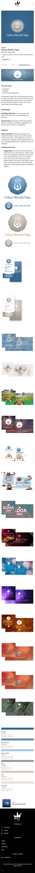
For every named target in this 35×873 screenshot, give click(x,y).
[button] (33, 3)
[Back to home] (17, 3)
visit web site (5, 59)
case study (4, 52)
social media (11, 52)
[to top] (2, 870)
